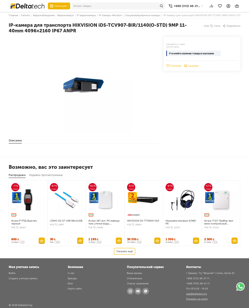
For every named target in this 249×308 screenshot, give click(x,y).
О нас (71, 273)
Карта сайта (75, 288)
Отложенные (134, 278)
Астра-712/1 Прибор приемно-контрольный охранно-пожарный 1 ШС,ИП (219, 222)
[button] (231, 25)
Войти (12, 273)
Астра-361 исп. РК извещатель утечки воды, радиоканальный (104, 222)
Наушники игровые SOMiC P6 (181, 222)
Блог (70, 283)
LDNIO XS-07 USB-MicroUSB (66, 220)
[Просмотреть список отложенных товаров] (219, 6)
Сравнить (193, 65)
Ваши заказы (134, 273)
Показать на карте (197, 298)
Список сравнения (138, 283)
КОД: (206, 26)
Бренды (72, 278)
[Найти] (161, 6)
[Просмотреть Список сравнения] (211, 6)
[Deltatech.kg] (27, 5)
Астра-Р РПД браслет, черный (24, 222)
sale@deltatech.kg (196, 293)
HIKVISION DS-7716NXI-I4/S (143, 220)
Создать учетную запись (23, 278)
